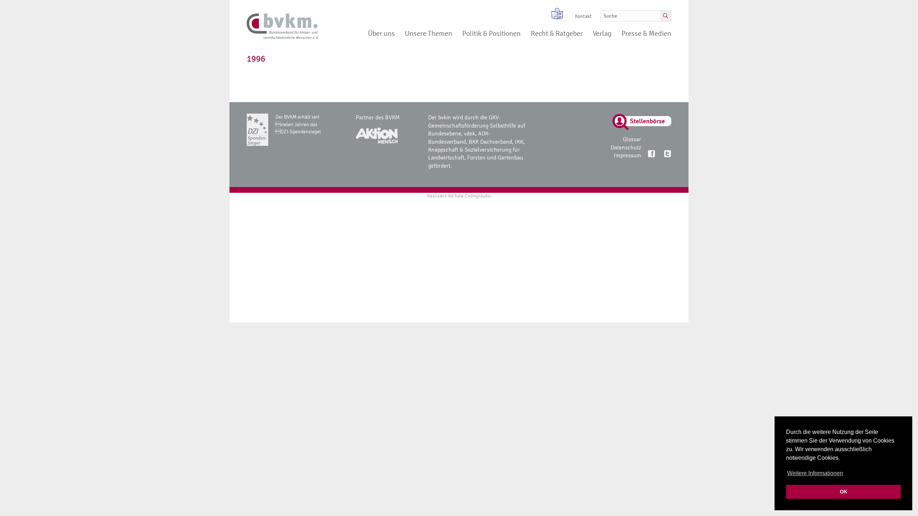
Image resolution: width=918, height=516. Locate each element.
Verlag (602, 33)
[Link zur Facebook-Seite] (652, 153)
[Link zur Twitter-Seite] (667, 153)
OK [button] (843, 491)
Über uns (381, 33)
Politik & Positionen (491, 33)
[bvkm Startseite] (282, 26)
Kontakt (583, 16)
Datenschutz (626, 147)
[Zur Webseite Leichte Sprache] (554, 13)
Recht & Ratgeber (557, 33)
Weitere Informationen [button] (815, 473)
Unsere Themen (428, 33)
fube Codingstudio (473, 196)
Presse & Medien (646, 33)
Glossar (632, 139)
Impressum (627, 155)
